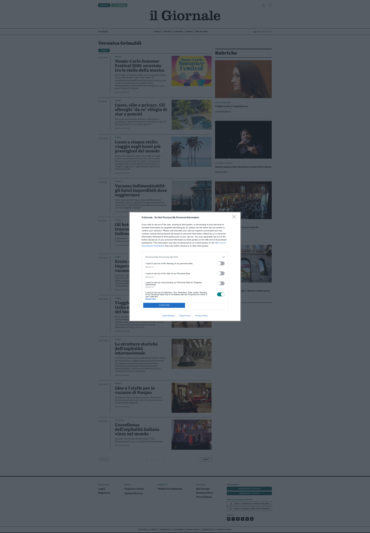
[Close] (235, 217)
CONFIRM (164, 305)
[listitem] (185, 257)
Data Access (185, 315)
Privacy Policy (201, 315)
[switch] (221, 263)
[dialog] (185, 266)
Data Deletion (168, 315)
